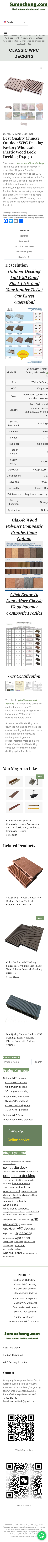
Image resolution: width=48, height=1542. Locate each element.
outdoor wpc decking (29, 215)
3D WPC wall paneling (16, 1109)
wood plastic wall (23, 1220)
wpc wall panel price (30, 1253)
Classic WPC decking (18, 134)
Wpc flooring (23, 1233)
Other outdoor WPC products (18, 1119)
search (38, 1061)
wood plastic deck (32, 1212)
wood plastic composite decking (14, 1212)
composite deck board (10, 1171)
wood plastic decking (10, 1214)
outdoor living (22, 1187)
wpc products (29, 1242)
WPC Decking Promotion (15, 1362)
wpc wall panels (8, 1256)
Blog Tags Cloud (11, 1347)
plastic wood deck (29, 1191)
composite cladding (9, 1164)
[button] (41, 68)
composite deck (15, 1167)
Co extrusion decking (16, 1087)
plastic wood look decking (24, 218)
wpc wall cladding (12, 1249)
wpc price (18, 1242)
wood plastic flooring (26, 1214)
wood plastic (10, 1204)
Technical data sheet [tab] (24, 246)
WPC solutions (8, 1246)
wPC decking (26, 1228)
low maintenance (21, 1183)
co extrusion (26, 1161)
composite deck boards (28, 1171)
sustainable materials (14, 1201)
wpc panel (22, 1238)
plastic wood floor (29, 1195)
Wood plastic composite (16, 1208)
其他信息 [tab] (24, 236)
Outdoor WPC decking (14, 1078)
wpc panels (8, 1242)
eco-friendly (7, 1184)
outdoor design (8, 1187)
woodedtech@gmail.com (22, 1401)
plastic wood (11, 1191)
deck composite (8, 1180)
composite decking (19, 1175)
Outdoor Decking (14, 215)
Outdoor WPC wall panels (16, 1096)
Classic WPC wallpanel (17, 1101)
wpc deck (9, 1228)
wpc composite (26, 1224)
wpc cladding (11, 1224)
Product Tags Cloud (13, 1355)
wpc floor (8, 1233)
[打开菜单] (7, 32)
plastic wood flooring (11, 1198)
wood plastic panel (10, 1220)
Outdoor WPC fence (13, 1115)
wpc (34, 1219)
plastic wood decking (12, 1195)
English (10, 22)
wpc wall (20, 1245)
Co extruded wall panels (17, 1105)
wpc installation (8, 1238)
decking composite (25, 1180)
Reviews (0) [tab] (24, 257)
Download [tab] (24, 241)
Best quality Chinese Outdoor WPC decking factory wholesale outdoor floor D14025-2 (24, 901)
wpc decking (39, 218)
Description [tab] (24, 230)
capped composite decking (12, 1161)
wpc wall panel (12, 1252)
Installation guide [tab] (24, 251)
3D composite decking (16, 1091)
